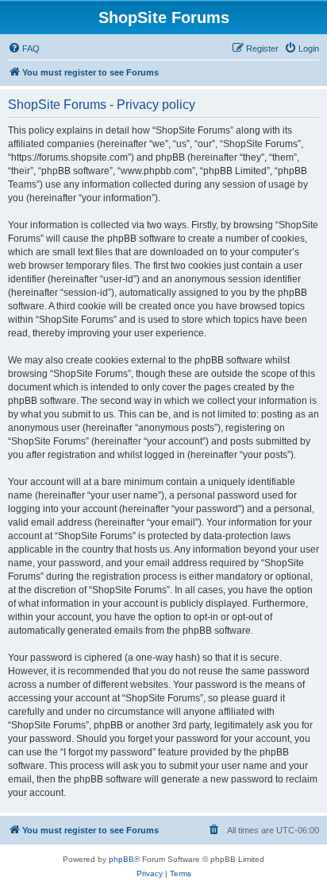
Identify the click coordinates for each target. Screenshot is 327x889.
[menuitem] (24, 48)
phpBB (121, 859)
